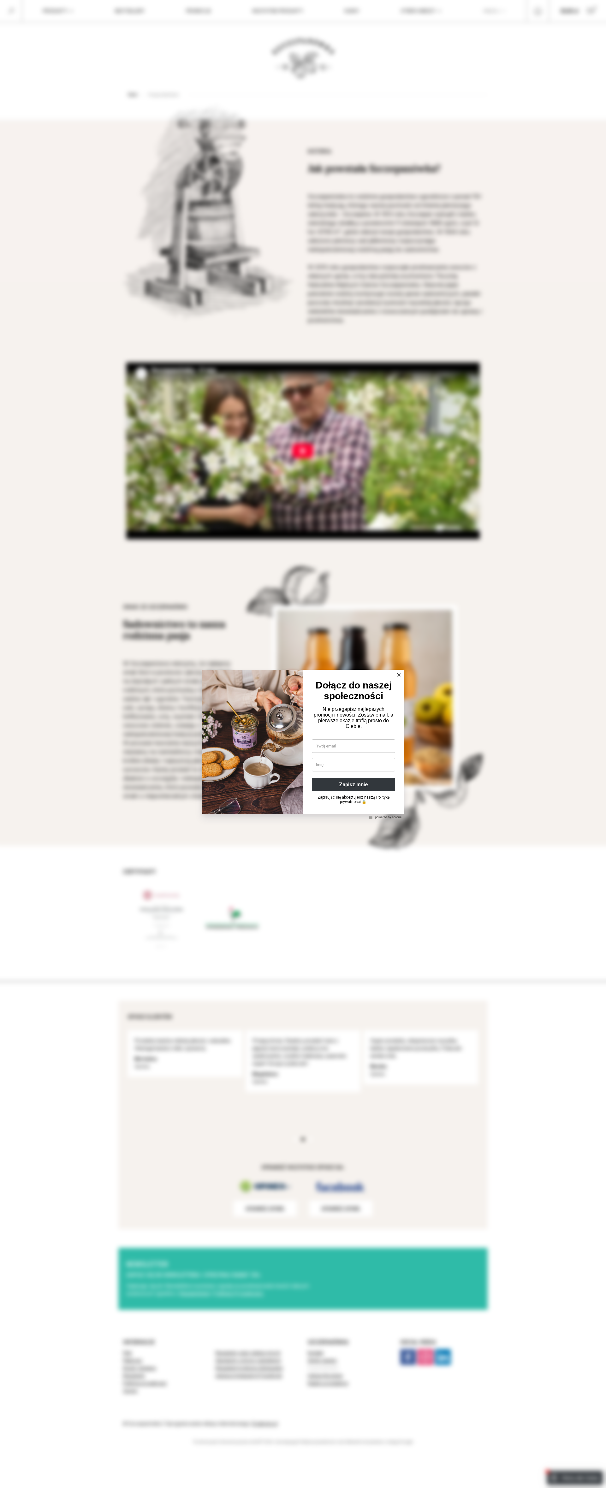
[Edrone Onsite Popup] (303, 744)
